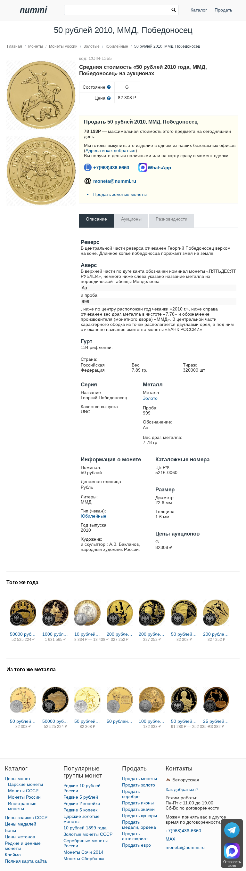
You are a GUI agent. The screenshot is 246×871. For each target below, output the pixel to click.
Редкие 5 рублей (80, 797)
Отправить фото (232, 863)
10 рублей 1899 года (85, 827)
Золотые (92, 46)
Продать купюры (139, 815)
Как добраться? (182, 789)
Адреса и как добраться (110, 150)
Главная (14, 46)
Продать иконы (138, 802)
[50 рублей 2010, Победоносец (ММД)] (41, 95)
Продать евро (136, 845)
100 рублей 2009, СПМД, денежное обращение (152, 721)
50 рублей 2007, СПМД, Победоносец (23, 721)
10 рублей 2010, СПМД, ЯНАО (87, 634)
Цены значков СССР (26, 817)
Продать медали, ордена (139, 824)
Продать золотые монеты (120, 194)
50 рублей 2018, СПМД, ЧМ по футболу (120, 721)
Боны (10, 830)
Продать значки (138, 809)
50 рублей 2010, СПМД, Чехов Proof (184, 634)
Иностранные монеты (22, 806)
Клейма (13, 854)
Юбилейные (117, 46)
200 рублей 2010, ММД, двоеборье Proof (216, 634)
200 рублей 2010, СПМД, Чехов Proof (152, 634)
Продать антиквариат (135, 836)
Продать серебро (131, 794)
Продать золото (138, 784)
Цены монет (17, 778)
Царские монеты (25, 784)
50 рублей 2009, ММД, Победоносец (87, 721)
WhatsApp (159, 167)
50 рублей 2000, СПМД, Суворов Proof (184, 721)
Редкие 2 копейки (81, 803)
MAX (170, 839)
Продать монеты (139, 778)
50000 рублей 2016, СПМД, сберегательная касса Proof (55, 721)
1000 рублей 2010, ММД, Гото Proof (55, 634)
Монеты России (63, 46)
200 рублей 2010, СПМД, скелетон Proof (120, 634)
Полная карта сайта (26, 861)
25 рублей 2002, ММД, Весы (216, 721)
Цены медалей (20, 824)
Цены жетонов (20, 836)
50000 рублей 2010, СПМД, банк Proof (23, 634)
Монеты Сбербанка (83, 858)
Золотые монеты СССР (87, 834)
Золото (150, 398)
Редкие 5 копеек (80, 809)
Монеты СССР (23, 790)
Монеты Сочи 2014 (83, 852)
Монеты (35, 46)
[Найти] (173, 10)
